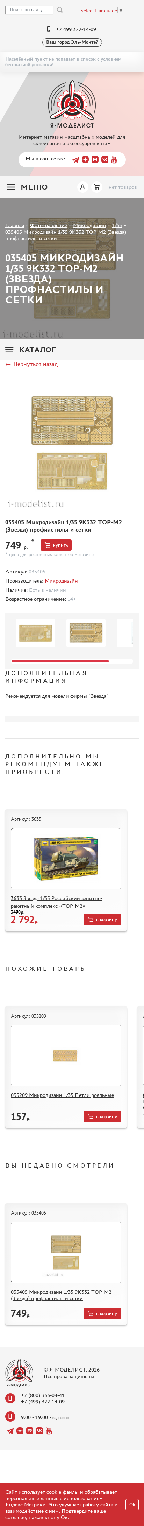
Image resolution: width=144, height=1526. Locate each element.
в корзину (106, 919)
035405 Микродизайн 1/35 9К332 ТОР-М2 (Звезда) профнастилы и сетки (61, 1295)
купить (60, 545)
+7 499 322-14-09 (76, 29)
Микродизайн (89, 225)
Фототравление (48, 225)
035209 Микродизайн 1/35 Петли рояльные (62, 1095)
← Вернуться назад (31, 363)
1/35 (117, 225)
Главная (14, 225)
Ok (132, 1504)
